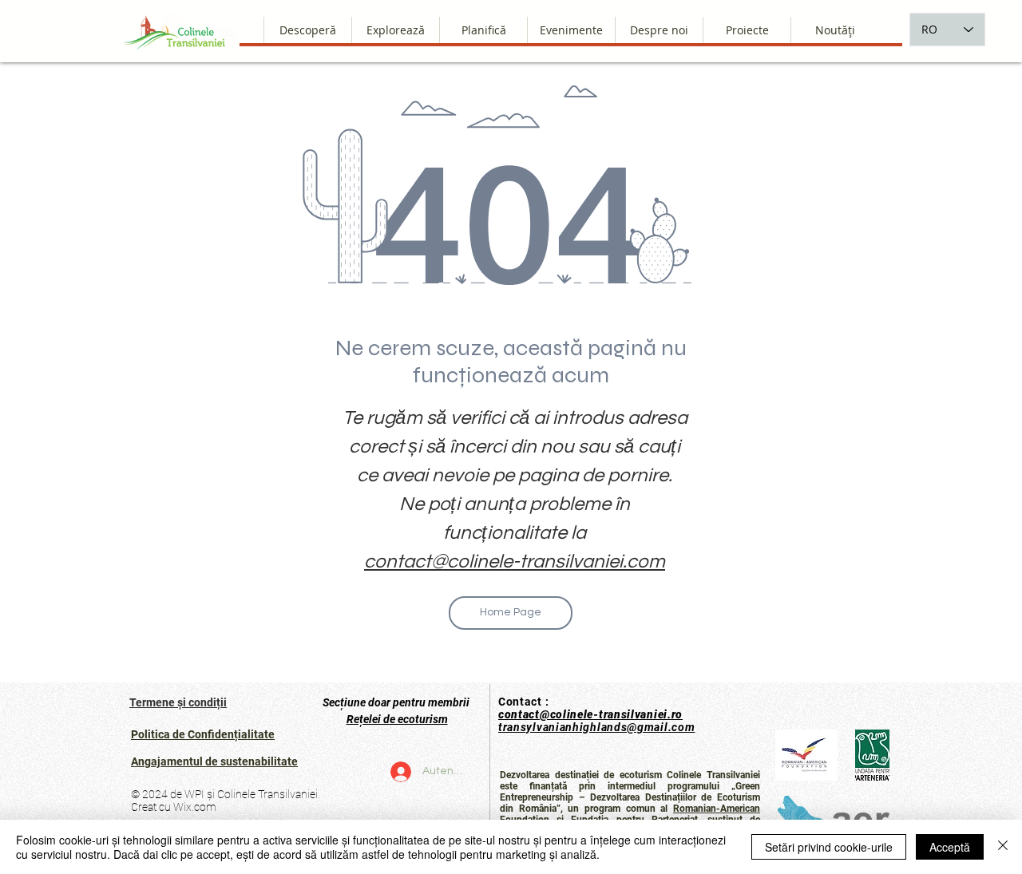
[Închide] (1002, 846)
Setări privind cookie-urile (829, 847)
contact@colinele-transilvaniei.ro (590, 714)
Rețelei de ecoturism (397, 719)
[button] (659, 30)
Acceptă (949, 847)
